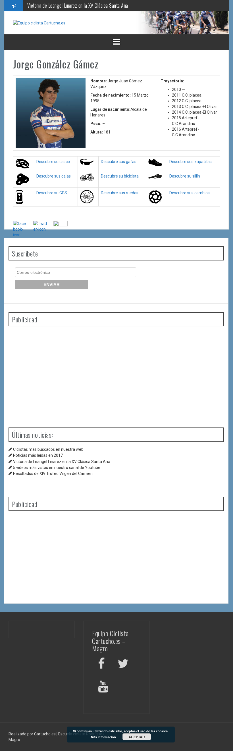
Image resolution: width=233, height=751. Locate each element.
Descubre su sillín (184, 176)
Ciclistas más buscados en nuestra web (48, 449)
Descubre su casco (53, 161)
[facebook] (101, 664)
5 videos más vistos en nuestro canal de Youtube (56, 467)
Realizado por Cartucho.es (32, 734)
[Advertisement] (116, 370)
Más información (103, 737)
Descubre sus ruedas (119, 193)
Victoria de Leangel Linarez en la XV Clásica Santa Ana (77, 5)
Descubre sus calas (53, 176)
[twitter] (123, 664)
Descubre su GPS (51, 193)
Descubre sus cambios (189, 193)
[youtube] (104, 687)
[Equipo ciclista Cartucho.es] (39, 22)
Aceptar (136, 736)
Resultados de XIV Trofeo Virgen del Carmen (53, 473)
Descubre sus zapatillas (190, 161)
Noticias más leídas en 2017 (38, 455)
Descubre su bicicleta (120, 176)
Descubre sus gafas (118, 161)
